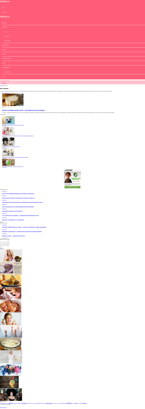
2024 (1, 403)
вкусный (4, 403)
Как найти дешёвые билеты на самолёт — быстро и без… (13, 125)
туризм (80, 403)
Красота (4, 49)
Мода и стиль (5, 45)
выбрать (7, 403)
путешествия (64, 403)
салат (76, 403)
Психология (7, 36)
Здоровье (4, 27)
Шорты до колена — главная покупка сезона (11, 146)
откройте (42, 403)
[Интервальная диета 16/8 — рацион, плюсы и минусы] (8, 165)
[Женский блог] (5, 2)
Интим (6, 31)
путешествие (55, 403)
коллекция (19, 403)
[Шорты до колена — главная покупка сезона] (8, 145)
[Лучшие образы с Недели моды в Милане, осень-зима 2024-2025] (11, 400)
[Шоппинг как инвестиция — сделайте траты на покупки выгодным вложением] (8, 134)
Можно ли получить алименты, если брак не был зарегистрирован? (15, 157)
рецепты (73, 403)
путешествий (59, 403)
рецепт (69, 403)
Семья (3, 62)
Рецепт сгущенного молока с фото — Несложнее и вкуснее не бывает (23, 110)
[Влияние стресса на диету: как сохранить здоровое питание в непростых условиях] (11, 261)
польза (44, 403)
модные (34, 403)
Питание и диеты (6, 58)
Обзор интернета (8, 71)
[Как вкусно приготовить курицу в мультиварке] (10, 312)
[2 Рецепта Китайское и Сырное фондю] (10, 286)
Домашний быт (6, 67)
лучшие (23, 403)
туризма (84, 403)
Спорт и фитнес (8, 40)
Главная (1, 85)
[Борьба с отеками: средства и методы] (10, 324)
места (30, 403)
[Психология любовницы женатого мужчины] (10, 299)
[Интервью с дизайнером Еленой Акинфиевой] (11, 362)
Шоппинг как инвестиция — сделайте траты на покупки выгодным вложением (17, 135)
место (32, 403)
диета (11, 403)
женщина (15, 403)
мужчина (38, 403)
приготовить (49, 403)
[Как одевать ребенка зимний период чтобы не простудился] (10, 375)
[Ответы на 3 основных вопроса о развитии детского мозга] (9, 387)
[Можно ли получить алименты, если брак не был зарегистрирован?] (8, 156)
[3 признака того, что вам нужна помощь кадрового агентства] (11, 337)
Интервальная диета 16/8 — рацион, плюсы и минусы (12, 166)
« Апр (1, 247)
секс (78, 403)
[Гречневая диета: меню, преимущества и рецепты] (11, 274)
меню (27, 403)
